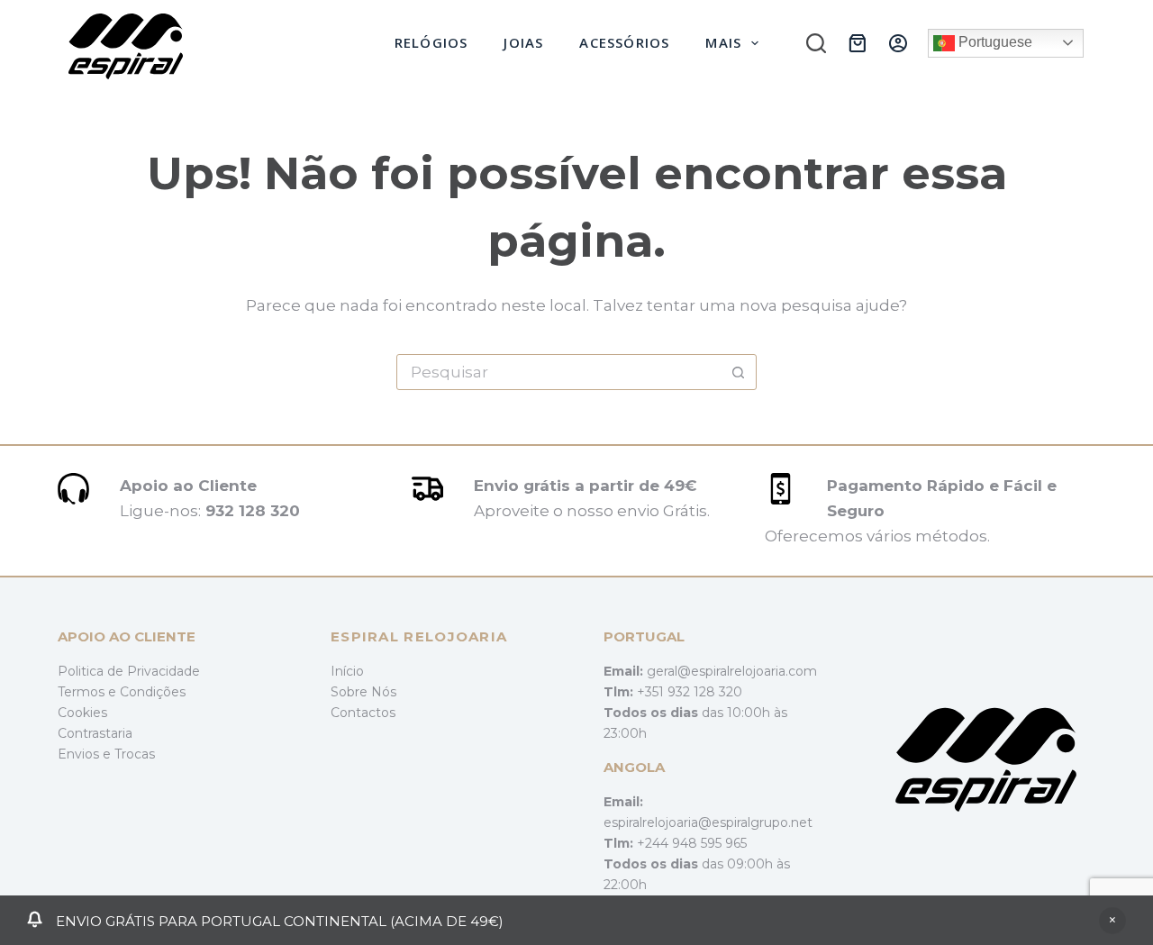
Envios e (86, 754)
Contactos (363, 712)
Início (347, 671)
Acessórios (624, 42)
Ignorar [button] (1112, 920)
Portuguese (993, 42)
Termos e (89, 692)
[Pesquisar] (816, 43)
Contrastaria (95, 733)
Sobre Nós (363, 692)
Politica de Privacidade (129, 671)
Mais (723, 42)
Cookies (82, 712)
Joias (523, 42)
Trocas (134, 754)
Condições (153, 692)
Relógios (431, 42)
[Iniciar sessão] (898, 43)
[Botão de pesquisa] (738, 372)
